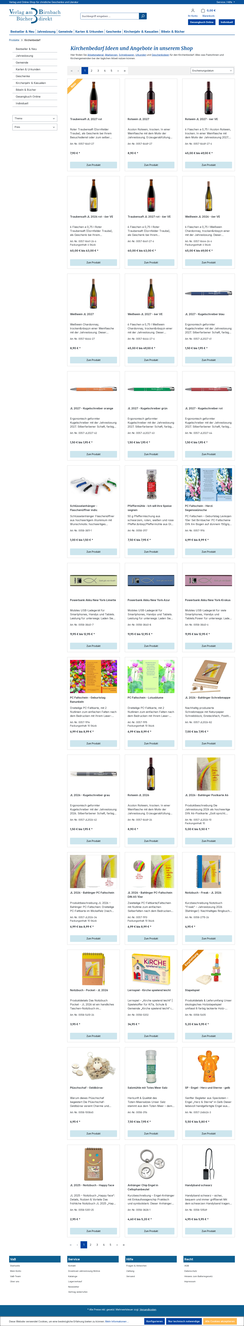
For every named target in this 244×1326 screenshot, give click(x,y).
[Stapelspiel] (208, 969)
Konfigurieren (154, 1321)
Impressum (190, 1281)
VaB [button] (13, 1259)
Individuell (22, 103)
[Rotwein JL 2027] (151, 98)
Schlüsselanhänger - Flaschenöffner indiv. (84, 508)
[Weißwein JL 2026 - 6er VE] (208, 195)
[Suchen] (143, 16)
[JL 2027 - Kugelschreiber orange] (93, 389)
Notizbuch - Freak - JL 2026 (203, 892)
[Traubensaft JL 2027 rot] (93, 98)
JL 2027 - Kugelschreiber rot (204, 408)
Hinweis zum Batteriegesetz (198, 1276)
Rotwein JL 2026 (138, 795)
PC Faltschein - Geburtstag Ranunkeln (87, 700)
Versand (130, 1276)
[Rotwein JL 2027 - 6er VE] (208, 98)
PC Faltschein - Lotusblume (145, 697)
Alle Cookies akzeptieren (220, 1321)
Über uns (14, 1281)
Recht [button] (188, 1259)
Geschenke (23, 76)
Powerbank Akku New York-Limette (93, 600)
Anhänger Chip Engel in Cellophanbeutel (143, 1187)
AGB (186, 1265)
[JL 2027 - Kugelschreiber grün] (151, 389)
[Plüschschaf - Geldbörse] (93, 1066)
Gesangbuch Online (28, 96)
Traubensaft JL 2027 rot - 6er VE (149, 216)
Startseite (15, 1265)
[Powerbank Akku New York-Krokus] (208, 581)
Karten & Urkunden (28, 69)
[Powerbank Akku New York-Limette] (93, 581)
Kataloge (72, 1276)
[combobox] (110, 16)
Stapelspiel (192, 990)
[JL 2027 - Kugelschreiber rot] (208, 389)
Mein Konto (15, 1271)
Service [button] (74, 1259)
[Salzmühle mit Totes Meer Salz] (151, 1066)
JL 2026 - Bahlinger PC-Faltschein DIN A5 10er (150, 895)
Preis (17, 127)
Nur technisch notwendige (184, 1321)
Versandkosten (148, 1309)
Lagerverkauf (75, 1281)
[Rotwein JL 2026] (151, 774)
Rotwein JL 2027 (138, 119)
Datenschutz (190, 1271)
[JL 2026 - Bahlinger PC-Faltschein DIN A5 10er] (151, 871)
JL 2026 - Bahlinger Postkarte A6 (206, 795)
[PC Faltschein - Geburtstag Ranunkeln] (93, 676)
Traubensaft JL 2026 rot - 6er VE (91, 216)
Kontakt (72, 1265)
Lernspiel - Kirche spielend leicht (149, 990)
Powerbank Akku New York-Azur (149, 600)
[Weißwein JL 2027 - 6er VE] (151, 293)
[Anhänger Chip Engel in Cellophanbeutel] (151, 1164)
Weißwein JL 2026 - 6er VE (202, 216)
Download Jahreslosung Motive (84, 1271)
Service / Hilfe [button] (225, 2)
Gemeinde (22, 62)
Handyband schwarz (198, 1185)
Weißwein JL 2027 (82, 314)
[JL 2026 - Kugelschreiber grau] (93, 774)
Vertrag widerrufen (77, 1292)
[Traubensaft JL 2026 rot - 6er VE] (93, 195)
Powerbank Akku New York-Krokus (208, 600)
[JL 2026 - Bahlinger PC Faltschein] (93, 871)
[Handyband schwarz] (208, 1164)
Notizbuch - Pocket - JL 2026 (89, 990)
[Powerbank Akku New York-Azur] (151, 581)
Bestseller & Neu (26, 49)
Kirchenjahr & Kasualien (31, 83)
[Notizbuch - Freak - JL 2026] (208, 871)
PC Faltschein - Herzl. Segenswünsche (199, 508)
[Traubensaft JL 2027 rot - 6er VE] (151, 195)
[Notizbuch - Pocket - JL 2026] (93, 969)
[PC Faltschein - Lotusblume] (151, 676)
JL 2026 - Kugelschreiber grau (90, 795)
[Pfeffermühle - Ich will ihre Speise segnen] (151, 484)
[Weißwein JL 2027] (93, 293)
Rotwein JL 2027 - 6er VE (201, 119)
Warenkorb (208, 15)
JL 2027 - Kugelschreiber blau (204, 314)
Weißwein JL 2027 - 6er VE (145, 314)
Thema (18, 118)
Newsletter (73, 1287)
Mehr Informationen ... (117, 1321)
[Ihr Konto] (193, 10)
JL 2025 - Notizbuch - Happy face (92, 1185)
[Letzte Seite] (124, 70)
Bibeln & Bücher (26, 89)
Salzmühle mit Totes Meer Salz (147, 1087)
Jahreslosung (24, 55)
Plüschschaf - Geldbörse (86, 1087)
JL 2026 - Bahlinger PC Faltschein (92, 892)
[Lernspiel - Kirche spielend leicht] (151, 969)
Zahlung (130, 1271)
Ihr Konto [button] (193, 15)
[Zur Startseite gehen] (35, 16)
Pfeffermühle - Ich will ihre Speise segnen (150, 508)
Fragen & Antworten (136, 1265)
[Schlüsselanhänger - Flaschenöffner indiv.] (93, 484)
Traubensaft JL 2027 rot (86, 119)
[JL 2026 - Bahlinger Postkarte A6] (208, 774)
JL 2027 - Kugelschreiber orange (91, 408)
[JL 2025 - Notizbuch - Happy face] (93, 1164)
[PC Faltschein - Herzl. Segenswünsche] (208, 484)
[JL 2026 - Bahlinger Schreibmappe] (208, 676)
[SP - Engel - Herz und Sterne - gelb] (208, 1066)
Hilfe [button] (129, 1259)
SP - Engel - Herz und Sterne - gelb (207, 1087)
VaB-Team (15, 1276)
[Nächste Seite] (118, 70)
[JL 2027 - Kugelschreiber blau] (208, 293)
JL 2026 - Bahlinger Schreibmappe (207, 697)
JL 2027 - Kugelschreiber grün (147, 408)
